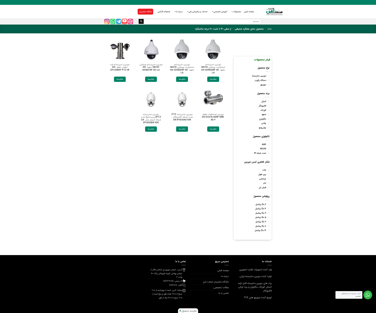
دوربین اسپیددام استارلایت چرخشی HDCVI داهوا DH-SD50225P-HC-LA (213, 68)
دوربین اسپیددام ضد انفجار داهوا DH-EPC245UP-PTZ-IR (120, 67)
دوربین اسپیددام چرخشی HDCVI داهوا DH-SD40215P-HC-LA (151, 67)
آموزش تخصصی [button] (220, 11)
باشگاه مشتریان (145, 11)
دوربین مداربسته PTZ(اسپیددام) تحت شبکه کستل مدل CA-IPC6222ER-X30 (151, 118)
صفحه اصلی (249, 11)
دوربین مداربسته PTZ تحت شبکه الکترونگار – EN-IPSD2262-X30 (182, 117)
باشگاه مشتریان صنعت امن (216, 282)
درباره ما (179, 11)
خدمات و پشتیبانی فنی (198, 11)
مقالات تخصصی (221, 287)
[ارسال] (141, 21)
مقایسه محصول (189, 311)
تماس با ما (223, 293)
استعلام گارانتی (164, 11)
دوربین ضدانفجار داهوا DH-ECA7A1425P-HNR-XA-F (213, 117)
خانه (269, 29)
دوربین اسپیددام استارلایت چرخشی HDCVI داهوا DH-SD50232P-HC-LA (182, 68)
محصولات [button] (237, 11)
